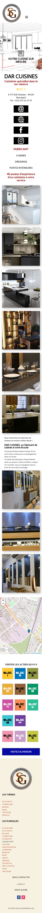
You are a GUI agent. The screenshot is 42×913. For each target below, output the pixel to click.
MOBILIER (6, 852)
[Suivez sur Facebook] (19, 897)
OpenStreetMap (36, 653)
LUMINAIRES (7, 850)
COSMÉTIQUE (7, 804)
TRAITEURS (6, 812)
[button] (28, 631)
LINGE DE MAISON (9, 847)
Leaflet (27, 653)
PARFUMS (5, 861)
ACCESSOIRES (7, 828)
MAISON (5, 807)
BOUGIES (5, 833)
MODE (4, 810)
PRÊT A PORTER (8, 866)
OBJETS (5, 858)
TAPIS (4, 869)
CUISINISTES (7, 839)
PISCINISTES (7, 863)
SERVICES (6, 815)
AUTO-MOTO (7, 801)
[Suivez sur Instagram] (23, 897)
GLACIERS (6, 844)
